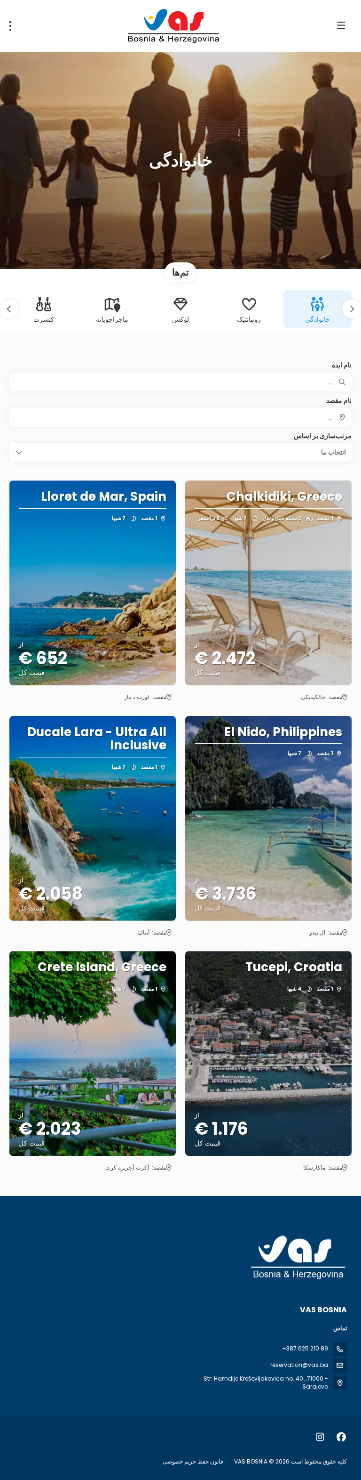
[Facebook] (341, 1437)
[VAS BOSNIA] (299, 1257)
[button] (351, 309)
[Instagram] (320, 1437)
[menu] (10, 26)
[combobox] (180, 417)
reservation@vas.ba (299, 1365)
